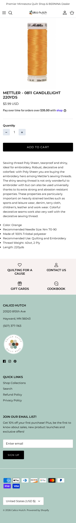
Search (7, 388)
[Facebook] (4, 361)
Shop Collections (14, 383)
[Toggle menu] (4, 13)
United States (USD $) (21, 501)
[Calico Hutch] (38, 13)
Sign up (13, 454)
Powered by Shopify (38, 510)
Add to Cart (38, 147)
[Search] (12, 13)
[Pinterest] (15, 361)
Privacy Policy (12, 400)
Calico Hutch (18, 510)
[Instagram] (9, 361)
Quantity (9, 125)
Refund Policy (12, 394)
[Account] (64, 13)
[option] (38, 53)
